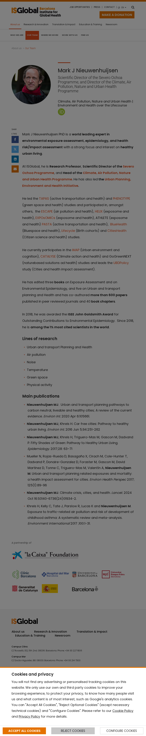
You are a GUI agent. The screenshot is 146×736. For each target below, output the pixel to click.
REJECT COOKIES (73, 731)
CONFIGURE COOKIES (121, 731)
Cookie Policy (122, 710)
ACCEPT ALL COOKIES (24, 731)
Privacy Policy (29, 716)
